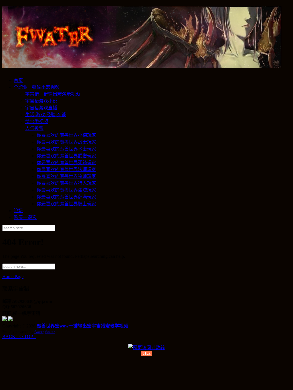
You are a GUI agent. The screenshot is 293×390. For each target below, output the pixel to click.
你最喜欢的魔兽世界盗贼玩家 (66, 190)
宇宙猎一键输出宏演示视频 (52, 94)
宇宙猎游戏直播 (41, 107)
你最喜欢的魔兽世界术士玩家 (66, 148)
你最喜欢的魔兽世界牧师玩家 (66, 176)
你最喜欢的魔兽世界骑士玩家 (66, 203)
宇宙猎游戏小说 (41, 100)
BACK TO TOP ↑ (19, 336)
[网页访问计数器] (146, 347)
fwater (38, 331)
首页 (18, 80)
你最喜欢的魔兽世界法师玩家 (66, 169)
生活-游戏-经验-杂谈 (45, 114)
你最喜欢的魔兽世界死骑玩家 (66, 162)
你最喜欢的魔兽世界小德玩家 (66, 135)
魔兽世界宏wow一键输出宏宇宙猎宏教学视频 (82, 325)
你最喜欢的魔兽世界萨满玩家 (66, 196)
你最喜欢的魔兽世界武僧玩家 (66, 155)
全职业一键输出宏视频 (37, 87)
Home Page (12, 276)
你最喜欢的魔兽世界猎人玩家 (66, 183)
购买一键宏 (25, 217)
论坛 (18, 210)
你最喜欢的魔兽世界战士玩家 (66, 142)
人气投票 (34, 128)
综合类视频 (36, 121)
